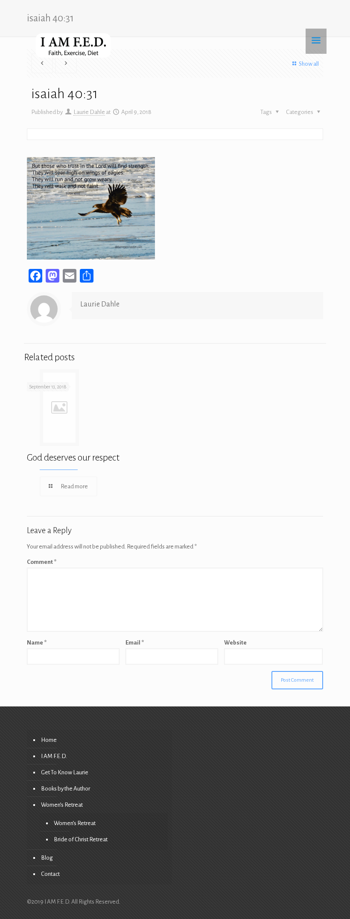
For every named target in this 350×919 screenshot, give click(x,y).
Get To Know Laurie (64, 772)
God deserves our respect (73, 457)
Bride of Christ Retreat (81, 839)
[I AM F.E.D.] (73, 45)
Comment (41, 562)
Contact (50, 874)
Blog (47, 858)
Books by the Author (65, 788)
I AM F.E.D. (54, 756)
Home (49, 740)
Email (134, 642)
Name (37, 642)
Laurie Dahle (89, 112)
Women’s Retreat (62, 805)
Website (235, 642)
